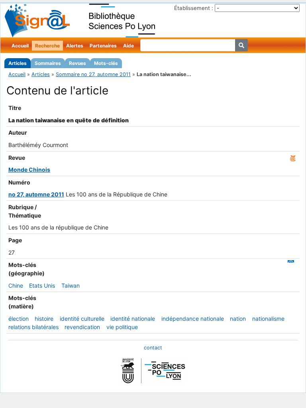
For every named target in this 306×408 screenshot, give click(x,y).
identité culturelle (82, 318)
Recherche (47, 46)
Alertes (74, 46)
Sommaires (48, 63)
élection (18, 318)
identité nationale (132, 318)
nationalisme (268, 318)
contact (153, 348)
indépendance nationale (192, 318)
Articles (17, 63)
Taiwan (70, 285)
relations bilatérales (33, 327)
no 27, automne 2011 (36, 194)
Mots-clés (106, 63)
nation (238, 318)
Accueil (20, 46)
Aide (128, 46)
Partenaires (103, 46)
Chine (15, 285)
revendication (82, 327)
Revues (77, 63)
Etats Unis (42, 285)
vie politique (122, 327)
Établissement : (193, 8)
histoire (44, 318)
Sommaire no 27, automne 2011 (93, 74)
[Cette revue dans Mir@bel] (293, 157)
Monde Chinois (29, 169)
